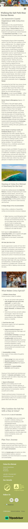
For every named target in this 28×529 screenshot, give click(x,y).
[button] (24, 8)
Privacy (23, 511)
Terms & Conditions (15, 511)
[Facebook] (11, 500)
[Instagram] (17, 500)
